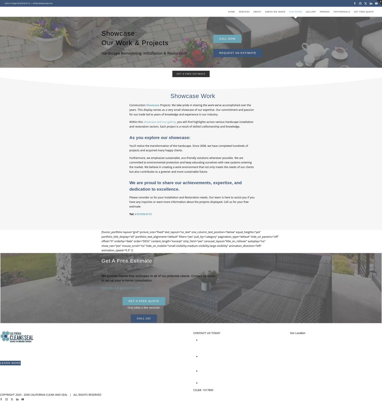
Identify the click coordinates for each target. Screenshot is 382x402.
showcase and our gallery (160, 122)
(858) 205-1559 (110, 288)
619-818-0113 (143, 214)
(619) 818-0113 (132, 288)
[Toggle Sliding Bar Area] (379, 2)
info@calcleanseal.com (213, 383)
